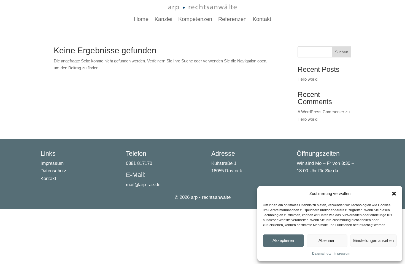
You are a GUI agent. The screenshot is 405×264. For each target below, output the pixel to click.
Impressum (342, 253)
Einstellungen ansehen (373, 240)
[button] (394, 193)
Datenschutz (321, 253)
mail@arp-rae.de (143, 184)
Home (141, 19)
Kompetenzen (195, 19)
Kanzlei (163, 19)
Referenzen (232, 19)
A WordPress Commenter (321, 111)
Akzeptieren (283, 240)
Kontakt (262, 19)
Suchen (341, 52)
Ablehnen (326, 240)
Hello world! (308, 79)
